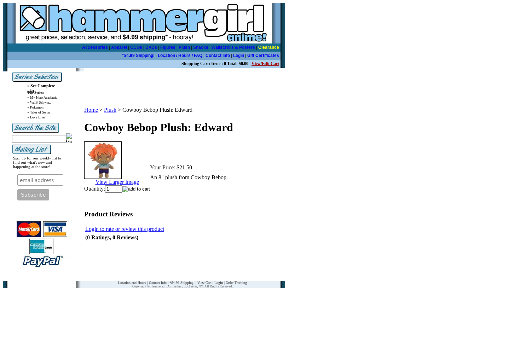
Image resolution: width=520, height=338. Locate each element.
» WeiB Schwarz (39, 102)
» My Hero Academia (42, 97)
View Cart (204, 283)
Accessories (95, 47)
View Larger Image (117, 182)
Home (91, 110)
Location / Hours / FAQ (180, 55)
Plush (184, 47)
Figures (167, 47)
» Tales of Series (39, 112)
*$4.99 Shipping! (138, 55)
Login (238, 55)
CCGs (136, 47)
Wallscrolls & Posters (233, 47)
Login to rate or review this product (124, 229)
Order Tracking (236, 283)
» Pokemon (35, 107)
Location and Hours (132, 283)
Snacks (200, 47)
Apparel (119, 47)
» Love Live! (36, 117)
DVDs (151, 47)
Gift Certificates (263, 55)
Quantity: (94, 189)
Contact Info (218, 55)
